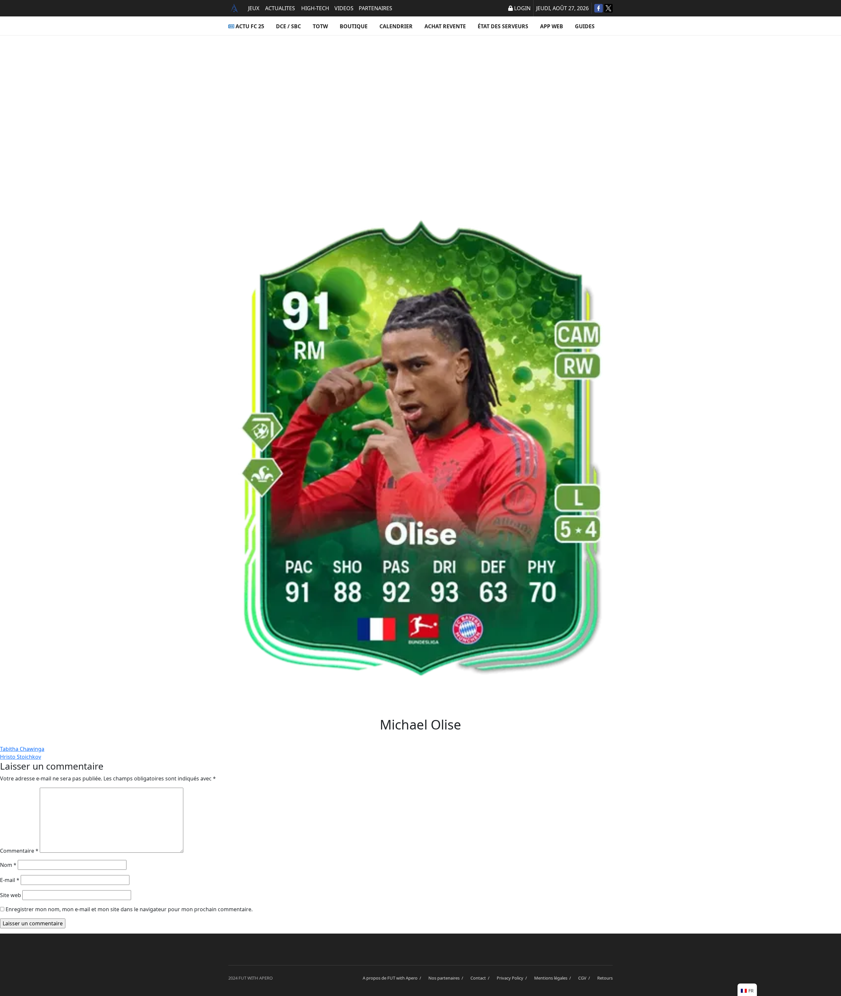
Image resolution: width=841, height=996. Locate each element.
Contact (480, 978)
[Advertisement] (420, 101)
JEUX (253, 8)
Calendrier (396, 26)
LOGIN (522, 8)
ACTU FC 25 (250, 26)
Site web (10, 895)
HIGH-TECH (315, 8)
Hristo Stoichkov (20, 756)
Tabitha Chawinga (22, 749)
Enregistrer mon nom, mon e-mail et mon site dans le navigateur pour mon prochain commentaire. (129, 909)
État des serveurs (503, 26)
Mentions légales (553, 978)
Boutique (354, 26)
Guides (585, 26)
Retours (605, 978)
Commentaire (19, 850)
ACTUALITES (280, 8)
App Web (551, 26)
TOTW (320, 26)
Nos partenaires (446, 978)
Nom (8, 865)
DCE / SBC (288, 26)
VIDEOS (343, 8)
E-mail (9, 880)
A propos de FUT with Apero (393, 978)
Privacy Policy (513, 978)
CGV (585, 978)
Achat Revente (445, 26)
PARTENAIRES (375, 8)
